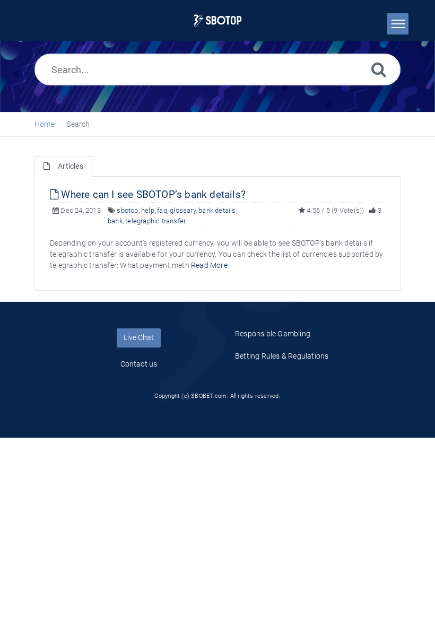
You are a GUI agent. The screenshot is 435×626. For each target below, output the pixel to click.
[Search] (378, 69)
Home (44, 124)
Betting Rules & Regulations (281, 356)
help (147, 210)
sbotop (127, 210)
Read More (209, 265)
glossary (183, 210)
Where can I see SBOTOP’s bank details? (152, 194)
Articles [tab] (70, 166)
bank (115, 221)
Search (78, 124)
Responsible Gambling (272, 333)
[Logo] (218, 20)
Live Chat (139, 337)
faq (162, 210)
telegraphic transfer (155, 221)
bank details (217, 210)
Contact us (139, 364)
